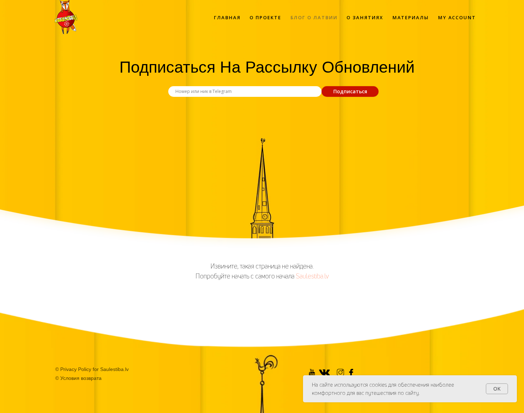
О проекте (265, 17)
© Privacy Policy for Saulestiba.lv (92, 369)
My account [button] (457, 17)
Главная (227, 17)
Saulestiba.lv (312, 276)
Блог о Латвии (314, 17)
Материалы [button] (410, 17)
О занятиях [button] (364, 17)
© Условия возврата (78, 378)
